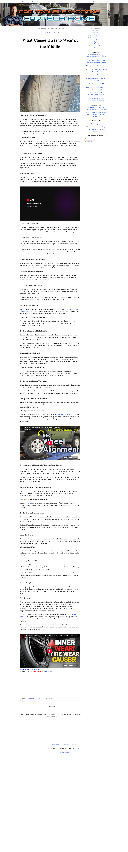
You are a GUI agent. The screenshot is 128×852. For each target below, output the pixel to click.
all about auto (36, 669)
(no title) (96, 75)
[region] (64, 768)
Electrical (62, 2)
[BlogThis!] (48, 698)
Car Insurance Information (95, 36)
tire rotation (29, 503)
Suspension (88, 2)
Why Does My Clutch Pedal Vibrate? (96, 84)
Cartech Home (26, 2)
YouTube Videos (36, 2)
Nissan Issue (95, 40)
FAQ (107, 2)
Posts (87, 138)
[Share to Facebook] (51, 698)
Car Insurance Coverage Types (96, 107)
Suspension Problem (95, 44)
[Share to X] (49, 698)
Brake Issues (95, 32)
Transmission (71, 2)
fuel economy (63, 254)
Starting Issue (95, 42)
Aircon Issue (95, 30)
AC (44, 2)
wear (28, 701)
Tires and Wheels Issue (95, 46)
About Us (73, 744)
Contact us (65, 744)
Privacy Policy (56, 744)
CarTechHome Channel (52, 33)
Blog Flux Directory (64, 752)
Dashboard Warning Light (95, 38)
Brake (55, 2)
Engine (49, 2)
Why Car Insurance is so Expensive (96, 109)
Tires (101, 2)
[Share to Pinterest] (52, 698)
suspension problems (64, 414)
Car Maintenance (95, 34)
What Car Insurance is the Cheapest (96, 112)
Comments (89, 141)
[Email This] (47, 698)
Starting (95, 2)
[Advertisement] (50, 62)
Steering (79, 2)
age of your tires (40, 551)
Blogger (77, 748)
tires (25, 701)
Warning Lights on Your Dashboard (96, 66)
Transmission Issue (95, 48)
